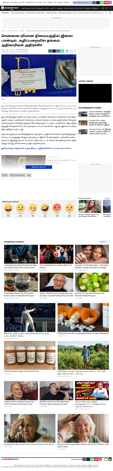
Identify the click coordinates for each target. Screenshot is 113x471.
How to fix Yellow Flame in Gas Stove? (86, 13)
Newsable (14, 2)
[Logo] (10, 8)
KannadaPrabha (30, 2)
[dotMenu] (101, 8)
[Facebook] (94, 2)
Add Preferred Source (81, 3)
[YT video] (106, 2)
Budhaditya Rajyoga (65, 13)
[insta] (110, 2)
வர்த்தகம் (60, 8)
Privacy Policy (39, 465)
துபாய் (29, 175)
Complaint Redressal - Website (63, 465)
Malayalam (6, 2)
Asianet (9, 459)
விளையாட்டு (68, 8)
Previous (106, 13)
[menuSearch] (110, 8)
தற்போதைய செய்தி (29, 8)
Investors (96, 465)
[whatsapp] (102, 2)
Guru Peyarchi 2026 (18, 13)
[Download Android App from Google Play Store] (106, 459)
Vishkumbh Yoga (51, 13)
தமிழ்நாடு (40, 8)
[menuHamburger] (107, 8)
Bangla (49, 2)
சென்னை (4, 175)
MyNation (66, 2)
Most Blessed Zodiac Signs (35, 13)
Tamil (44, 2)
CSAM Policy (48, 465)
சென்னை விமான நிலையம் (17, 175)
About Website (19, 465)
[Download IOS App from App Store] (110, 459)
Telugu (39, 2)
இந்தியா (96, 8)
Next (110, 13)
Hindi (54, 2)
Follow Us (72, 51)
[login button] (103, 8)
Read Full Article (39, 167)
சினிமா (47, 8)
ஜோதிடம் (88, 8)
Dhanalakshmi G (22, 50)
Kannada (21, 2)
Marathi (59, 2)
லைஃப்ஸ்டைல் (79, 8)
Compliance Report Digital (83, 465)
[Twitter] (98, 2)
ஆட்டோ (53, 8)
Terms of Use (29, 465)
